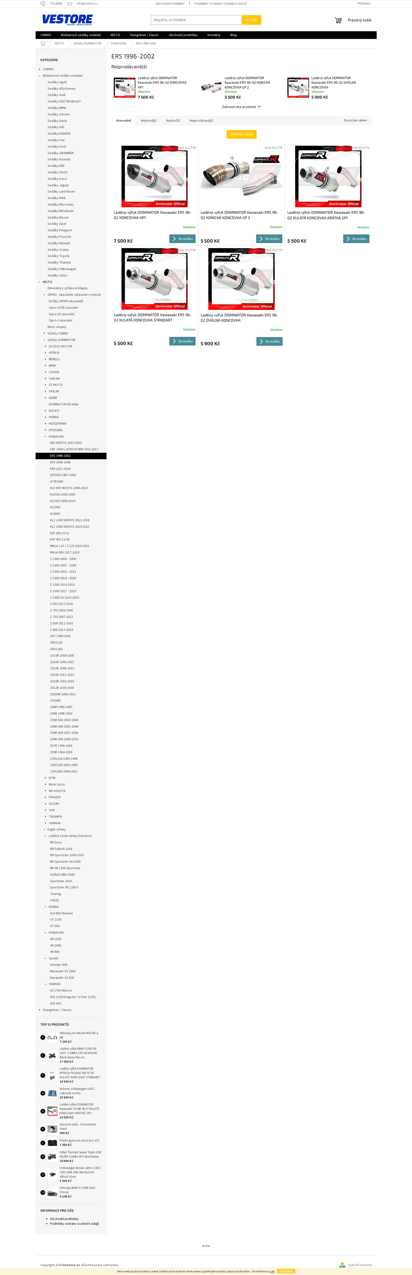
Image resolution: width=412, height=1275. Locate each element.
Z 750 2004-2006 (61, 610)
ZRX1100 (56, 642)
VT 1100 (55, 919)
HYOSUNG (56, 430)
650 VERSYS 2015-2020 (66, 442)
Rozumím (286, 1271)
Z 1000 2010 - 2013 (63, 571)
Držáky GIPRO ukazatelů (66, 301)
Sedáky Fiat (56, 140)
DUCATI (54, 410)
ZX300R (55, 700)
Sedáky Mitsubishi (61, 211)
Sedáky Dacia (57, 121)
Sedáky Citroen (59, 114)
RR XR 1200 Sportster (65, 868)
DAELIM (54, 391)
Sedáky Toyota (59, 256)
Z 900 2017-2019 (61, 630)
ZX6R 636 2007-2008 (64, 732)
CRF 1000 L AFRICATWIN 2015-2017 (74, 449)
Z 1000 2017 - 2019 (63, 591)
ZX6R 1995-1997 (61, 707)
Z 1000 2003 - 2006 (63, 559)
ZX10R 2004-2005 (62, 655)
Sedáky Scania (58, 249)
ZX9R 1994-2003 (61, 752)
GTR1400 (56, 481)
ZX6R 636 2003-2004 (64, 720)
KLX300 (55, 507)
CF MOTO (56, 385)
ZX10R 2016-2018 (62, 681)
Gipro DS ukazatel (61, 314)
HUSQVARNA (57, 423)
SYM (52, 810)
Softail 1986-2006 (62, 874)
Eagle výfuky (57, 829)
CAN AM (54, 378)
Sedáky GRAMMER (61, 153)
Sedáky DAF (56, 127)
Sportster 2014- (61, 881)
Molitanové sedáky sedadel (62, 75)
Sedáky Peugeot (60, 230)
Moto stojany (57, 327)
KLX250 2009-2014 (62, 501)
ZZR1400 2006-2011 (64, 771)
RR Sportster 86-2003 (65, 861)
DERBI (53, 398)
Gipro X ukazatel (60, 320)
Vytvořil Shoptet (360, 1265)
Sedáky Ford (57, 146)
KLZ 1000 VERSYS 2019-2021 (69, 526)
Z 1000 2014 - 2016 (63, 578)
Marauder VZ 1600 (63, 971)
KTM (52, 778)
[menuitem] (46, 35)
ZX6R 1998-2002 (61, 713)
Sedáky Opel (57, 223)
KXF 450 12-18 (60, 539)
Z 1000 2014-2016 (62, 584)
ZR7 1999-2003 (60, 636)
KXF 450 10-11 (60, 533)
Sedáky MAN (56, 198)
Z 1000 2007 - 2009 (63, 565)
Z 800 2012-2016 (61, 623)
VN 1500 (55, 939)
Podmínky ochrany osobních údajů (220, 4)
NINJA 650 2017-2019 (64, 552)
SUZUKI (54, 803)
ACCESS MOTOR (60, 346)
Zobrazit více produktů (239, 107)
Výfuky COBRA (58, 333)
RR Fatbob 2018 (61, 849)
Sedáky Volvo (57, 275)
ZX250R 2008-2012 (63, 694)
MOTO (47, 282)
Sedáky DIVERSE (59, 133)
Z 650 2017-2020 (61, 604)
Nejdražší (173, 120)
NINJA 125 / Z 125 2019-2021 (69, 546)
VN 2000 (55, 945)
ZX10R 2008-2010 (62, 668)
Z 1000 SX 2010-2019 (64, 597)
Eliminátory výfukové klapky (68, 288)
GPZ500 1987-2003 (63, 475)
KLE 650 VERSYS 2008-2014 (69, 488)
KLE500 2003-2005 (62, 494)
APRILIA (54, 352)
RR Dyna (56, 842)
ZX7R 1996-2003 (61, 745)
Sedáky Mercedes (61, 204)
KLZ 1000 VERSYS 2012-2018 (69, 520)
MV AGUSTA (57, 791)
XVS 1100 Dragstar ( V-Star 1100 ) (73, 997)
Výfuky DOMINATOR (62, 340)
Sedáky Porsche (59, 236)
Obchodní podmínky (170, 4)
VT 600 (55, 926)
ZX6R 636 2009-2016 (64, 739)
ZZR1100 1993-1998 (64, 758)
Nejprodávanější (201, 120)
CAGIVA (54, 372)
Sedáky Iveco (57, 178)
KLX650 (55, 513)
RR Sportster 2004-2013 (67, 855)
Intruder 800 (58, 964)
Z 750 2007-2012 (61, 617)
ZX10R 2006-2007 (62, 662)
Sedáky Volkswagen (62, 269)
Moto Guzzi (57, 784)
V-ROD (54, 900)
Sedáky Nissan (58, 217)
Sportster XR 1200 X (64, 887)
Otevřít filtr (241, 134)
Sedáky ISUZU (58, 172)
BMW (52, 365)
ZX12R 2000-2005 (62, 687)
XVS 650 (55, 1003)
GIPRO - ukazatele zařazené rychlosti (74, 294)
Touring (55, 894)
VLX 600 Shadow (61, 913)
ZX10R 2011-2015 (62, 674)
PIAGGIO (55, 797)
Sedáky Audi (56, 95)
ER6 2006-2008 (60, 462)
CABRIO (48, 69)
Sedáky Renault (59, 243)
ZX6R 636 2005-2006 (64, 726)
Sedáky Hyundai (59, 159)
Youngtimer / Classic (57, 1010)
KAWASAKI (56, 436)
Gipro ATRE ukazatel (63, 307)
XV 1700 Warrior (61, 990)
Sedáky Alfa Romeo (62, 88)
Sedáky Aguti (57, 82)
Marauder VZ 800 (62, 977)
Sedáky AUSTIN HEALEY (64, 101)
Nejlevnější (149, 120)
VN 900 (54, 951)
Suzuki (53, 958)
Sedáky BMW (57, 108)
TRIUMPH (55, 816)
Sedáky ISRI (56, 165)
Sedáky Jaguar (58, 185)
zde (272, 1271)
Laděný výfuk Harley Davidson (70, 836)
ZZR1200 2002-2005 (64, 765)
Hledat (251, 20)
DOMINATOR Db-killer (64, 404)
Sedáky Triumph (59, 262)
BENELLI (54, 359)
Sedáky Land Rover (61, 191)
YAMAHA (55, 823)
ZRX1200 (56, 649)
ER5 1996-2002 (60, 455)
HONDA (54, 417)
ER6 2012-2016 (60, 468)
